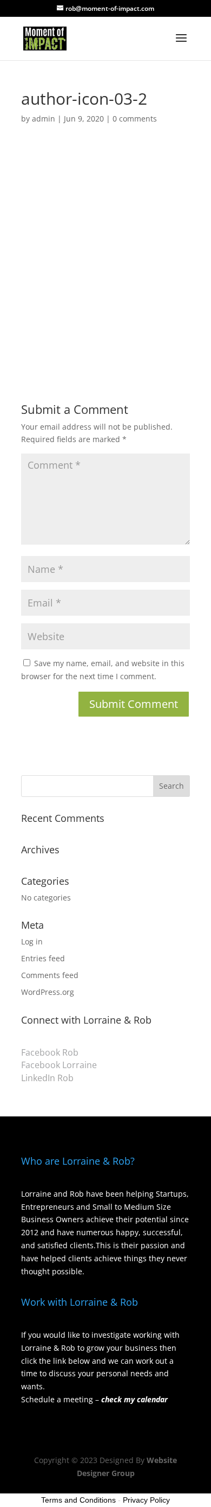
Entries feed (43, 958)
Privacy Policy (146, 1500)
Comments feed (49, 975)
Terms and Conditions (78, 1500)
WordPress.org (47, 992)
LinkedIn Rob (47, 1078)
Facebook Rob (49, 1052)
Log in (32, 941)
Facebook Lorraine (59, 1065)
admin (43, 118)
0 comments (135, 118)
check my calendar (134, 1399)
